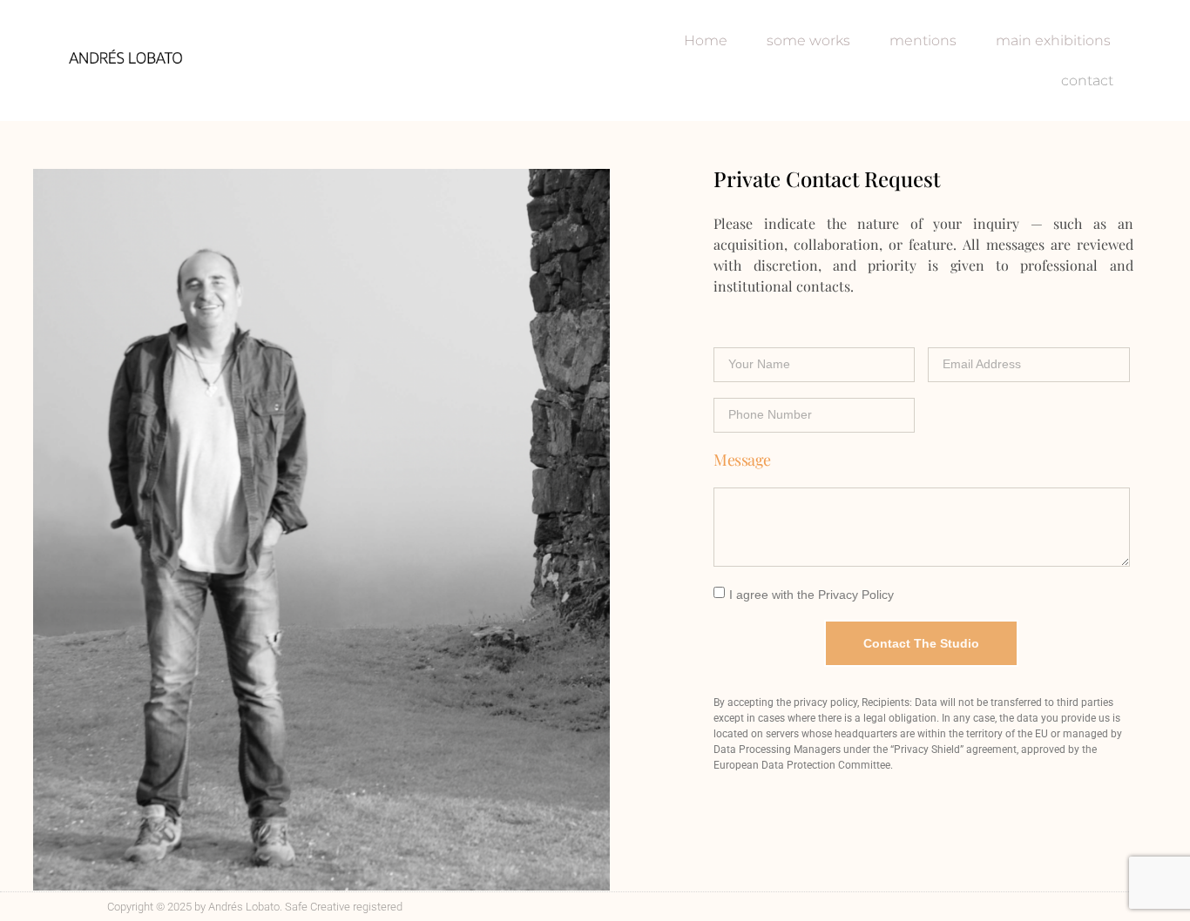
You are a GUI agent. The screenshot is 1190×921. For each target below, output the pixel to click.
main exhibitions (1053, 40)
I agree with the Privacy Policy (811, 594)
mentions (923, 40)
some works (808, 40)
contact (1087, 80)
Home (705, 40)
